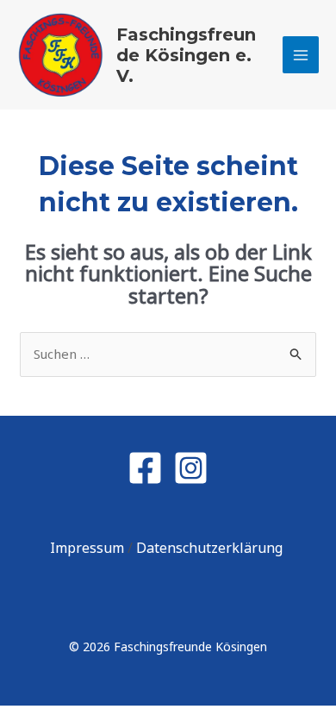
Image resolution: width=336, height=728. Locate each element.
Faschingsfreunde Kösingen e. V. (186, 55)
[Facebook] (145, 468)
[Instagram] (190, 468)
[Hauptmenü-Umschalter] (301, 54)
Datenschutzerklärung (211, 547)
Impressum (89, 547)
